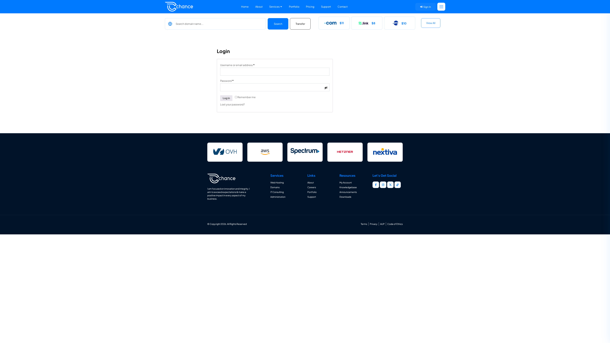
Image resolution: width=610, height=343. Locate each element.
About (259, 6)
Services (274, 6)
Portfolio (294, 6)
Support (326, 6)
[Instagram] (383, 185)
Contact (343, 6)
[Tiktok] (397, 185)
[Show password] (326, 88)
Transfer (300, 23)
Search (278, 23)
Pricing (310, 6)
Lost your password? (232, 104)
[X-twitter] (390, 185)
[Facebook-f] (376, 185)
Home (245, 6)
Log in (226, 98)
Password (232, 81)
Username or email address (243, 65)
